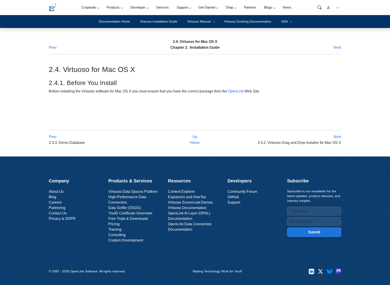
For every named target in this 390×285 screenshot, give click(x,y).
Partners (250, 7)
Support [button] (182, 7)
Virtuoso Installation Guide (158, 21)
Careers (55, 202)
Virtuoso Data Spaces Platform (133, 191)
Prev (52, 47)
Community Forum (242, 191)
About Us (56, 191)
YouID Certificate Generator (130, 213)
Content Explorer (181, 191)
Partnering (57, 208)
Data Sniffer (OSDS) (124, 208)
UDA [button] (284, 21)
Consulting (117, 235)
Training (114, 229)
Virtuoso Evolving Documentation (247, 21)
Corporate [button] (88, 7)
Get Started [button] (206, 7)
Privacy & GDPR (62, 219)
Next (337, 47)
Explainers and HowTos (187, 197)
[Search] (319, 7)
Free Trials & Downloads (128, 219)
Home (195, 143)
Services (162, 7)
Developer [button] (137, 7)
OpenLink (236, 91)
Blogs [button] (268, 7)
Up (195, 137)
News (287, 7)
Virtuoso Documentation (187, 208)
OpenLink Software (84, 271)
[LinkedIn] (311, 271)
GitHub (233, 197)
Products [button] (113, 7)
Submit (314, 232)
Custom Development (125, 240)
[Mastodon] (338, 271)
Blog (52, 197)
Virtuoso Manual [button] (199, 21)
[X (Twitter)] (320, 271)
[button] (337, 7)
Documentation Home (114, 21)
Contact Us (58, 213)
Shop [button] (229, 7)
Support (234, 202)
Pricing (114, 224)
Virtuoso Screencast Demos (190, 202)
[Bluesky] (329, 271)
